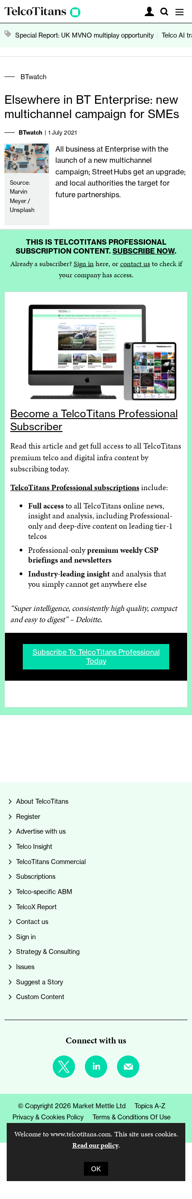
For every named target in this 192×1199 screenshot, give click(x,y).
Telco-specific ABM (44, 891)
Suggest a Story (39, 982)
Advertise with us (41, 831)
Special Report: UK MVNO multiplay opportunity (84, 35)
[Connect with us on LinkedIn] (96, 1066)
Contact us (32, 921)
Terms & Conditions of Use (131, 1117)
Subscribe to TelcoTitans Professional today (96, 656)
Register (28, 816)
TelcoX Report (36, 907)
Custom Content (40, 996)
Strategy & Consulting (47, 951)
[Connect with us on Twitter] (63, 1066)
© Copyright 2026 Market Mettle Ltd (71, 1106)
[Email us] (128, 1066)
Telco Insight (34, 846)
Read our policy (95, 1145)
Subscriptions (35, 876)
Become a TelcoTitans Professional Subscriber (94, 420)
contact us (135, 263)
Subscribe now (144, 250)
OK (96, 1169)
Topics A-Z (150, 1106)
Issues (25, 966)
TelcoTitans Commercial (51, 861)
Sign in (84, 263)
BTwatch (33, 76)
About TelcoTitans (42, 801)
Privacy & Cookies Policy (48, 1117)
